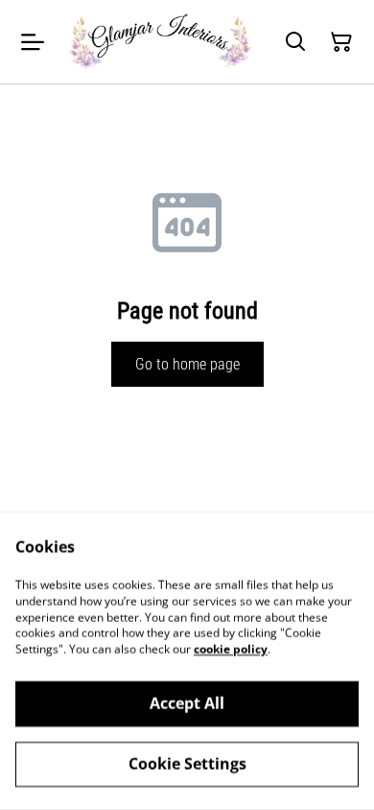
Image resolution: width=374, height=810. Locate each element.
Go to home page (187, 364)
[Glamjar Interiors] (160, 42)
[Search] (295, 42)
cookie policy (231, 649)
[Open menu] (33, 42)
